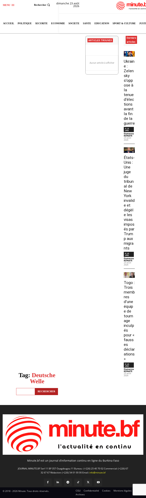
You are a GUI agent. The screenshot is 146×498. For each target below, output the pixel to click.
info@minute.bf (97, 472)
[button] (42, 5)
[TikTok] (78, 482)
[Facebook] (47, 482)
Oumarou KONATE (129, 134)
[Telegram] (68, 482)
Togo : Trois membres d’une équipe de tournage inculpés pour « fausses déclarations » (129, 320)
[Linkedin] (58, 482)
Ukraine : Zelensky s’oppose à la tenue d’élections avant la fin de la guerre (129, 92)
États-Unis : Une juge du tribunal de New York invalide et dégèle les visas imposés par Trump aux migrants (129, 202)
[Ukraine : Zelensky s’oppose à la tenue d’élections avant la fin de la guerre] (129, 54)
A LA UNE (127, 129)
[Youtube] (98, 482)
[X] (88, 482)
